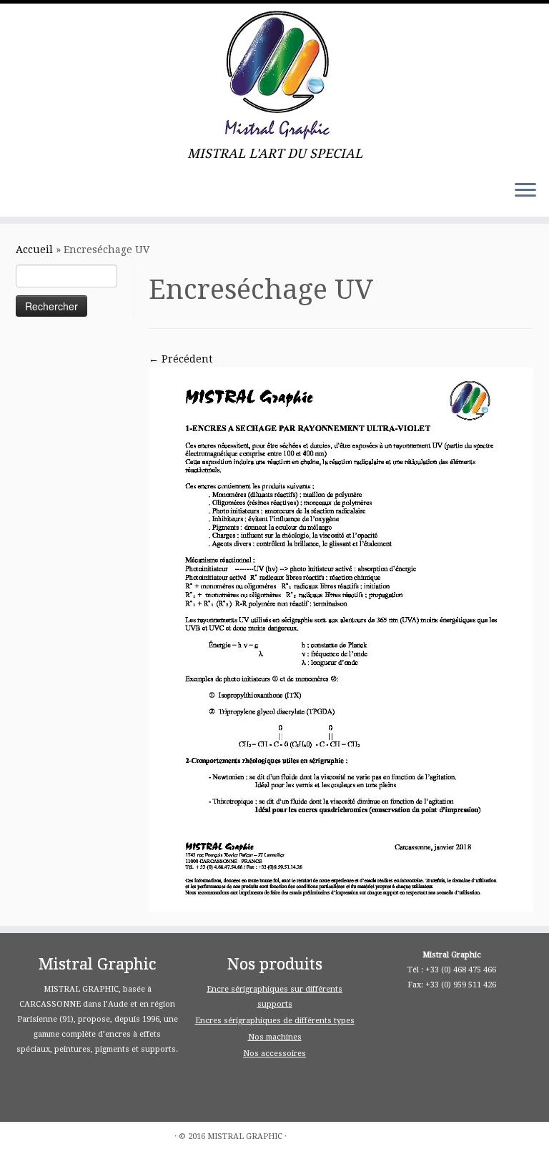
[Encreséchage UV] (341, 638)
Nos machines (275, 1037)
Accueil (34, 249)
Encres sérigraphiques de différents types (275, 1020)
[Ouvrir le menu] (525, 191)
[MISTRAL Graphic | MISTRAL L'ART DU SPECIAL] (274, 75)
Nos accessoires (274, 1053)
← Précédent (180, 359)
